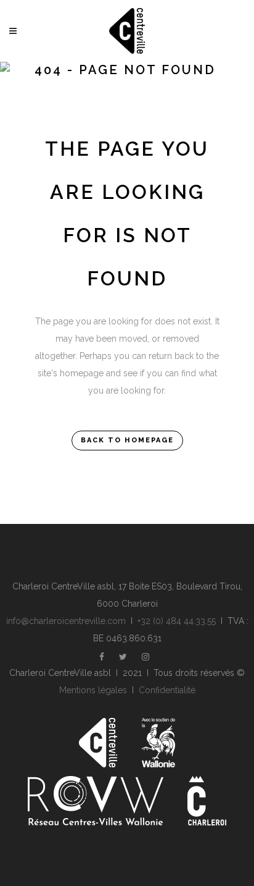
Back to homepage (127, 440)
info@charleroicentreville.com (66, 621)
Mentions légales (93, 690)
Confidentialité (167, 690)
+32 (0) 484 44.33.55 (176, 621)
